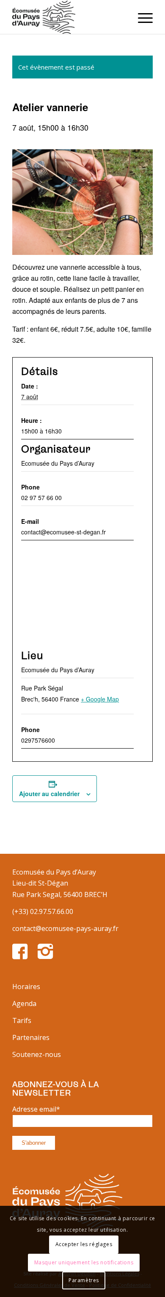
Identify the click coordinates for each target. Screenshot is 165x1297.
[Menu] (141, 17)
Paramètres (84, 1280)
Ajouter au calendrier (49, 793)
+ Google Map (100, 699)
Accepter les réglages (84, 1244)
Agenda (24, 1003)
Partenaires (31, 1037)
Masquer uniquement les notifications (84, 1262)
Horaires (26, 986)
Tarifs (21, 1020)
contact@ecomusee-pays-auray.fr (65, 928)
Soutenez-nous (36, 1054)
